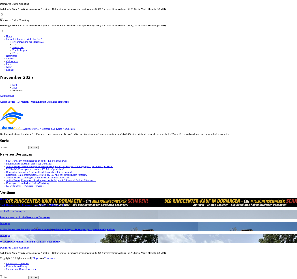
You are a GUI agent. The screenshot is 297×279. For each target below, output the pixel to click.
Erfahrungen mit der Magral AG (28, 42)
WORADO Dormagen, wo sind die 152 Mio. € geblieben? (35, 169)
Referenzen (18, 47)
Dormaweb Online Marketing (14, 3)
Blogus (35, 258)
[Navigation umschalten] (1, 18)
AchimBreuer (30, 129)
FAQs (15, 53)
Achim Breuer (7, 95)
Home (9, 36)
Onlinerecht (12, 61)
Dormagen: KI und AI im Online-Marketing (27, 183)
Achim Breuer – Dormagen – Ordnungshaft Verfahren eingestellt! (34, 101)
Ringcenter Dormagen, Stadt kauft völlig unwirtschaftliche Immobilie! (40, 172)
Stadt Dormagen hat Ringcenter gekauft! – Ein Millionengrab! (36, 161)
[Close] (1, 275)
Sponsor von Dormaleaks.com (21, 269)
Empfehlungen (19, 50)
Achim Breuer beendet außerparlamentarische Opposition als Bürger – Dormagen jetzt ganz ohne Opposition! (59, 166)
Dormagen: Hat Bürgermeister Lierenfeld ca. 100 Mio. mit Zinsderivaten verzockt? (46, 174)
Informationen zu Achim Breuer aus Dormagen (29, 163)
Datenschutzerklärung (17, 266)
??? (14, 44)
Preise (9, 64)
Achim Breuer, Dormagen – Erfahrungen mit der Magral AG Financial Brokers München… (51, 180)
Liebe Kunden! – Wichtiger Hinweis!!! (25, 186)
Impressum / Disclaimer (17, 263)
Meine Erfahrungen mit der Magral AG (25, 39)
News (9, 67)
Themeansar (50, 258)
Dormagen (5, 199)
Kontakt (10, 69)
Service (9, 58)
